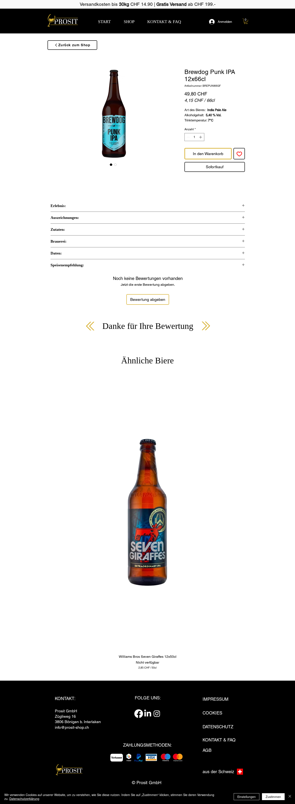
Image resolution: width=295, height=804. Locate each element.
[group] (147, 522)
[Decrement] (187, 137)
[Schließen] (289, 797)
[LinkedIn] (147, 713)
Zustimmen (273, 797)
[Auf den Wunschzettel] (239, 153)
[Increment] (201, 137)
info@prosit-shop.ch (72, 727)
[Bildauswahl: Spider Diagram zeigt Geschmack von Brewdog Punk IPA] (115, 164)
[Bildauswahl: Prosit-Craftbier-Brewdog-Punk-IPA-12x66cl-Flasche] (111, 164)
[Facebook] (138, 713)
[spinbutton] (194, 137)
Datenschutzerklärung (24, 798)
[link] (246, 21)
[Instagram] (156, 713)
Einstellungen (246, 797)
